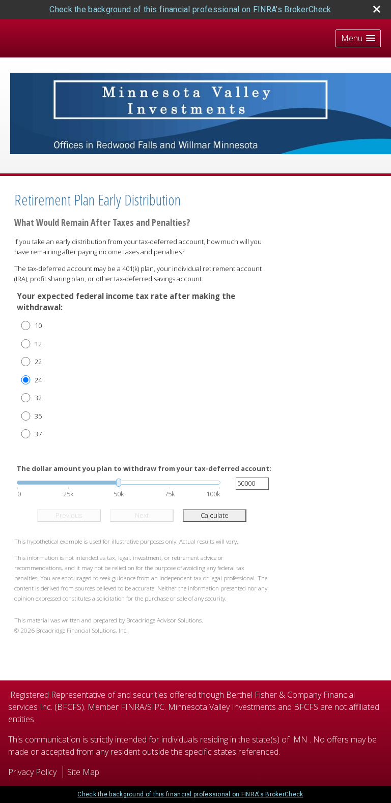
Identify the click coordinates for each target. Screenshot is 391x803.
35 (38, 416)
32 (38, 397)
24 (38, 379)
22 (38, 361)
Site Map (83, 772)
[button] (358, 38)
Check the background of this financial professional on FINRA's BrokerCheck (190, 9)
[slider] (118, 483)
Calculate (215, 515)
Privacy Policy (32, 772)
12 (38, 343)
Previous (68, 515)
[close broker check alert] (377, 9)
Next (142, 515)
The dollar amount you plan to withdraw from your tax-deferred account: (144, 468)
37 (38, 433)
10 (38, 325)
